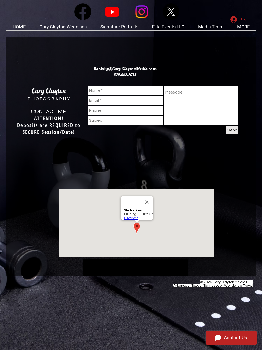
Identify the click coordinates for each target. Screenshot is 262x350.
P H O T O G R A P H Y (49, 98)
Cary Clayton (49, 90)
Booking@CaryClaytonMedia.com (125, 69)
